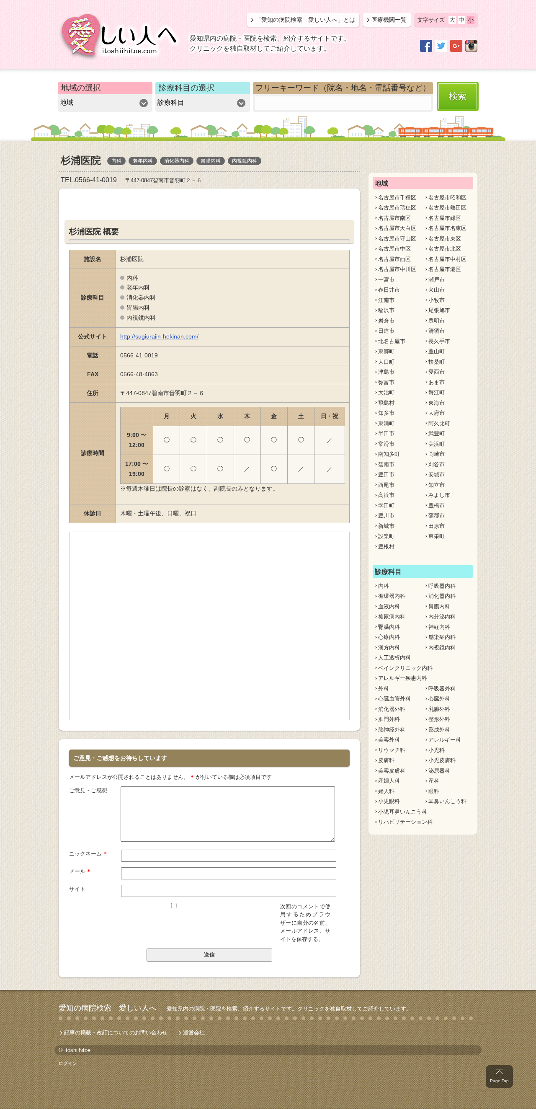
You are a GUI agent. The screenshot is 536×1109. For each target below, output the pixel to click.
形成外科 (439, 729)
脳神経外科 (391, 729)
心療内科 (389, 637)
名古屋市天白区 (397, 228)
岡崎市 (436, 454)
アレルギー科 (444, 740)
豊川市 (386, 515)
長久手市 (439, 341)
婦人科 (386, 791)
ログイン (68, 1063)
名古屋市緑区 (444, 218)
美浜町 (436, 444)
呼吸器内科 (442, 586)
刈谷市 (436, 464)
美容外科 (389, 740)
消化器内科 (442, 596)
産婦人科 (389, 781)
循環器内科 (391, 596)
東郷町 (386, 351)
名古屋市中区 (394, 249)
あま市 (436, 382)
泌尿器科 (439, 771)
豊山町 (436, 351)
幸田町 (386, 505)
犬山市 (436, 290)
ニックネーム (88, 853)
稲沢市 (386, 310)
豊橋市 (436, 505)
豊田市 (386, 474)
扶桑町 (436, 362)
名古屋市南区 (394, 218)
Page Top (499, 1080)
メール (79, 871)
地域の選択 (81, 87)
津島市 (386, 372)
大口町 (386, 362)
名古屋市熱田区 (447, 207)
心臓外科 (439, 698)
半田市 (386, 433)
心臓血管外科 (394, 698)
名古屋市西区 (394, 259)
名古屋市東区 (444, 238)
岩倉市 (386, 321)
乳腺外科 (439, 709)
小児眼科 (389, 801)
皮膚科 (386, 760)
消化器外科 (391, 709)
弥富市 (386, 382)
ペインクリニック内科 (405, 668)
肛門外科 (389, 719)
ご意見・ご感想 (88, 790)
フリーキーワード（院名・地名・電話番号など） (342, 87)
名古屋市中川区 (397, 269)
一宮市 (386, 280)
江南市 (386, 300)
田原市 (436, 526)
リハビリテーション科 (405, 822)
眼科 (433, 791)
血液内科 (389, 606)
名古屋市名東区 (447, 228)
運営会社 (194, 1032)
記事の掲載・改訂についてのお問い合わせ (116, 1032)
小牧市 (436, 300)
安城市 (436, 474)
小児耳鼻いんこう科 (402, 812)
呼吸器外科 (442, 688)
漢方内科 (389, 647)
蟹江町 (436, 392)
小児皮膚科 (442, 760)
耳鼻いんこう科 (447, 801)
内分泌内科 (442, 616)
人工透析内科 (394, 657)
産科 (433, 781)
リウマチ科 (391, 750)
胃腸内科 (439, 606)
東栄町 (436, 536)
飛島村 (386, 403)
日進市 (386, 331)
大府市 (436, 413)
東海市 (436, 403)
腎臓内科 (389, 627)
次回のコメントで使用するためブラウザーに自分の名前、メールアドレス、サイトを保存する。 (305, 922)
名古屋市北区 (444, 249)
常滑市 (386, 444)
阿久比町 (439, 423)
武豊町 (436, 433)
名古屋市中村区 (447, 259)
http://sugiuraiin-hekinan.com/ (159, 336)
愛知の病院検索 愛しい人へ (108, 1008)
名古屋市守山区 (397, 238)
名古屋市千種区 (397, 197)
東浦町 (386, 423)
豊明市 (436, 321)
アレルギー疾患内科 (402, 678)
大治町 (386, 392)
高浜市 (386, 495)
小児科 (436, 750)
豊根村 (386, 546)
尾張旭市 (439, 310)
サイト (77, 889)
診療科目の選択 (186, 87)
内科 (383, 586)
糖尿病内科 (391, 616)
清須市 (436, 331)
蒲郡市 (436, 515)
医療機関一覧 (389, 19)
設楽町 (386, 536)
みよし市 (439, 495)
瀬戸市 (436, 280)
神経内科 (439, 627)
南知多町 (389, 454)
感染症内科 (442, 637)
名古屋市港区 (444, 269)
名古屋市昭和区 (447, 197)
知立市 (436, 485)
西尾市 (386, 485)
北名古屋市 (391, 341)
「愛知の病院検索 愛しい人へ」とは (305, 19)
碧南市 (386, 464)
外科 (383, 688)
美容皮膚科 (391, 771)
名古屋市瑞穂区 (397, 207)
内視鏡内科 (442, 647)
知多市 (386, 413)
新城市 (386, 526)
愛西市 (436, 372)
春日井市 (389, 290)
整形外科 (439, 719)
